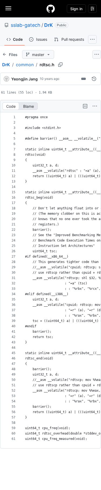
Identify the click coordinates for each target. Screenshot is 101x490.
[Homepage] (50, 8)
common (25, 64)
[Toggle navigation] (8, 8)
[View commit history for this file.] (94, 79)
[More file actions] (95, 106)
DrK (48, 25)
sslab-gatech (25, 25)
